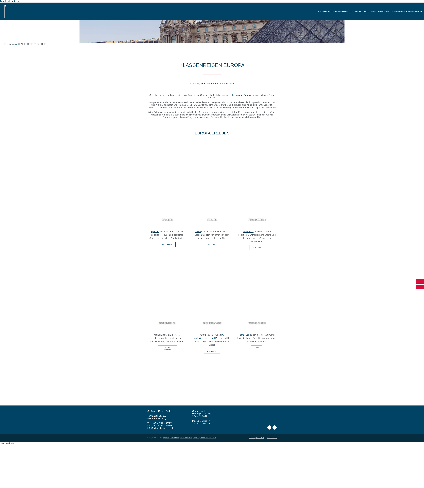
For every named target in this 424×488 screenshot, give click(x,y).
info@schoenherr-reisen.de (160, 428)
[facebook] (269, 427)
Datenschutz (188, 438)
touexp (14, 44)
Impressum (166, 438)
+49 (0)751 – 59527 (162, 423)
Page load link (7, 443)
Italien (198, 231)
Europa (247, 95)
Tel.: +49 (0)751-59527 (256, 438)
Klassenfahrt (237, 95)
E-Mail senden (272, 438)
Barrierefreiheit (174, 438)
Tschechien (244, 335)
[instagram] (275, 427)
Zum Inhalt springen (10, 1)
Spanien (155, 231)
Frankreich (248, 231)
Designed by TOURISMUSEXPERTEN (204, 438)
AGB (181, 438)
